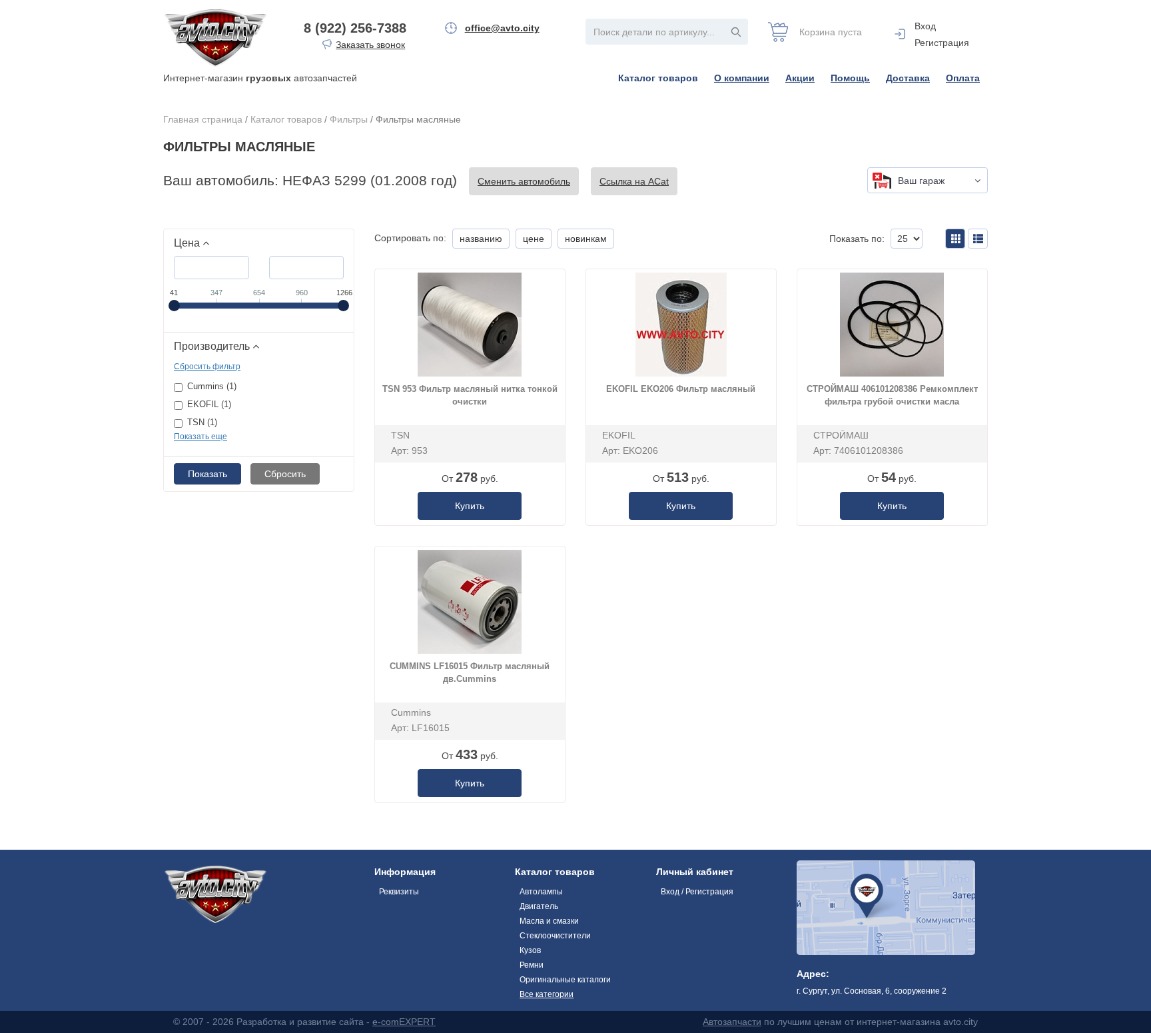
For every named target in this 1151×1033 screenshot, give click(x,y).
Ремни (532, 965)
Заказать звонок (370, 44)
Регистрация (942, 42)
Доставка (908, 78)
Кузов (530, 950)
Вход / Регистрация (697, 891)
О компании (741, 78)
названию (481, 238)
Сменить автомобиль (524, 181)
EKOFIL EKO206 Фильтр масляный (680, 389)
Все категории (547, 994)
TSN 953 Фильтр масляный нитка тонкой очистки (470, 395)
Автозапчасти (732, 1021)
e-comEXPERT (404, 1021)
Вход (925, 26)
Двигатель (539, 906)
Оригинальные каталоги (565, 979)
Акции (800, 78)
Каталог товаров (658, 78)
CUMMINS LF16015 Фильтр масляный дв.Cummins (470, 672)
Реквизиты (399, 891)
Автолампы (541, 891)
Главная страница (202, 119)
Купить (469, 506)
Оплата (963, 78)
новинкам (586, 238)
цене (533, 238)
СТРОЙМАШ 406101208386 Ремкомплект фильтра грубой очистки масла (892, 395)
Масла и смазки (549, 921)
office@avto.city (502, 28)
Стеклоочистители (555, 935)
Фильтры (349, 119)
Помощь (850, 78)
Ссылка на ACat (634, 181)
